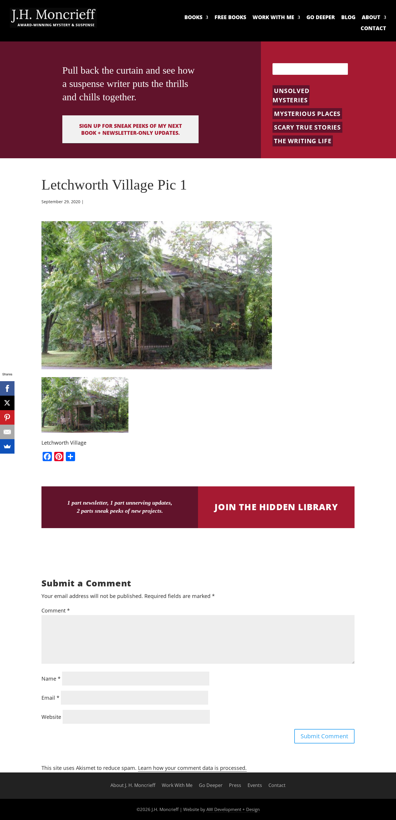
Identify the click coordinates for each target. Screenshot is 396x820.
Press (235, 785)
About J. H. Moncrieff (132, 785)
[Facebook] (7, 388)
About (371, 17)
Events (255, 785)
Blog (348, 17)
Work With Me (273, 17)
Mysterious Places (307, 114)
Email (50, 697)
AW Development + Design (233, 809)
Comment (55, 610)
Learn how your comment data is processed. (192, 767)
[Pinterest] (7, 417)
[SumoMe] (7, 446)
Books (193, 17)
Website (51, 716)
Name (51, 678)
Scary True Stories (307, 127)
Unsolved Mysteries (291, 95)
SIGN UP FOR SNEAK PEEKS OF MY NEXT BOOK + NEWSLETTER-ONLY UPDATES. (130, 129)
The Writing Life (302, 141)
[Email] (7, 432)
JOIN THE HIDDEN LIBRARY (276, 507)
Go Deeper (320, 17)
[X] (7, 403)
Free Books (230, 17)
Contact (373, 28)
